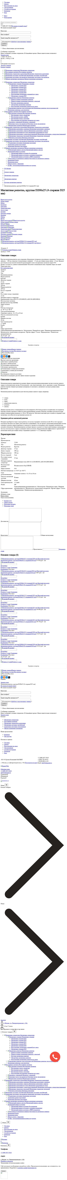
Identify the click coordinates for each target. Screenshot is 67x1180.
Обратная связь (5, 769)
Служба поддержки (10, 9)
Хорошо (3, 1171)
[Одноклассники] (4, 356)
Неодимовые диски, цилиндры (20, 115)
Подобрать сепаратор (33, 345)
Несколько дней (9, 506)
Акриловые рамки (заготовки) (17, 144)
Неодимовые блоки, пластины (20, 118)
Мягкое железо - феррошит (16, 163)
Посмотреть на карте (31, 763)
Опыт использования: (7, 497)
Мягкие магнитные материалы (33, 79)
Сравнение (14, 567)
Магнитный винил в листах (34, 150)
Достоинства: (5, 521)
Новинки (7, 734)
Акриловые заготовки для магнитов (38, 77)
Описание (4, 227)
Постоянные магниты (25, 72)
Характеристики (6, 229)
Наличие (3, 236)
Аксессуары (4, 231)
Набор (2, 224)
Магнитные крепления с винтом (38, 131)
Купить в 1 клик (16, 341)
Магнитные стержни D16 (18, 85)
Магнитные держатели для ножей (40, 136)
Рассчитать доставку (20, 351)
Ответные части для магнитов (36, 124)
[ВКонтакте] (2, 356)
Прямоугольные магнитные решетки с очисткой (25, 101)
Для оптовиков (8, 7)
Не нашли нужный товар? (19, 26)
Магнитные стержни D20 (18, 96)
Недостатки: (4, 535)
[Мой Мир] (7, 356)
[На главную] (5, 782)
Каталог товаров (6, 65)
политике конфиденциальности (27, 1168)
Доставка (7, 2)
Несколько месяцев (10, 504)
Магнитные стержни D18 (18, 87)
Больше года (8, 501)
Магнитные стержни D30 (18, 92)
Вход (5, 16)
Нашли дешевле (16, 349)
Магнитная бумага (13, 160)
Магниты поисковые (28, 137)
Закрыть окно (5, 55)
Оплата (6, 4)
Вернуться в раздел (6, 220)
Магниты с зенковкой (28, 122)
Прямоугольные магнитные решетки (22, 99)
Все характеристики (7, 268)
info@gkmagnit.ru (47, 763)
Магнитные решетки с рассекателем (18, 110)
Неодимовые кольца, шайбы (19, 117)
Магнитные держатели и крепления (38, 74)
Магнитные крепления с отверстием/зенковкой (52, 134)
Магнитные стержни (28, 84)
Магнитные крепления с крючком (40, 129)
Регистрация (8, 17)
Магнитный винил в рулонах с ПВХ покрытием (25, 157)
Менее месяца (8, 502)
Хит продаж (7, 736)
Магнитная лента (13, 162)
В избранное (4, 569)
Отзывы (3, 232)
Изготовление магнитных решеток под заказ (24, 106)
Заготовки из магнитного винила (39, 158)
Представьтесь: (38, 549)
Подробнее (4, 566)
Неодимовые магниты (29, 113)
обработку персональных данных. (21, 41)
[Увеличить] (19, 241)
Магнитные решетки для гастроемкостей (46, 108)
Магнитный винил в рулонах (16, 151)
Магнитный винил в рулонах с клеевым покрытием (26, 155)
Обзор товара (5, 222)
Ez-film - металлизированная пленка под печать (22, 165)
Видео (2, 239)
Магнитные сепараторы (27, 70)
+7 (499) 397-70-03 (6, 771)
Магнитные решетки (28, 98)
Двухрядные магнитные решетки (21, 104)
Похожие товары (6, 234)
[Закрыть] (6, 785)
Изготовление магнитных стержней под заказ (24, 94)
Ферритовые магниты (29, 125)
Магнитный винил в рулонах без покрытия (24, 153)
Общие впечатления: (47, 535)
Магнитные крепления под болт (38, 132)
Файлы (3, 238)
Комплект (4, 225)
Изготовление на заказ (11, 6)
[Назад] (1, 1032)
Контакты (7, 11)
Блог (5, 12)
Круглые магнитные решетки (20, 103)
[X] (9, 356)
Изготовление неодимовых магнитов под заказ (25, 120)
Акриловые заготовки (29, 143)
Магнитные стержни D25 (18, 91)
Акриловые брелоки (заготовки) (17, 146)
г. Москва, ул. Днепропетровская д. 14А (15, 1023)
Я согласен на (17, 41)
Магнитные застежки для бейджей (37, 75)
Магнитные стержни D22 (18, 89)
